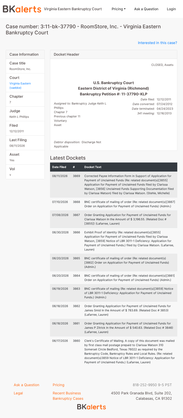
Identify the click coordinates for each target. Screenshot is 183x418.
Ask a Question (146, 9)
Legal (18, 393)
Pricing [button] (117, 9)
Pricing (58, 385)
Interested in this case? (157, 43)
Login (171, 9)
